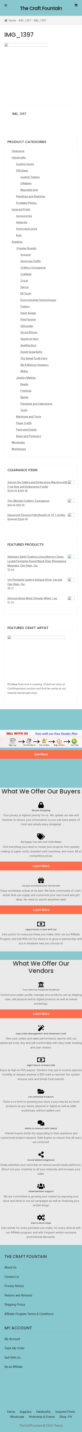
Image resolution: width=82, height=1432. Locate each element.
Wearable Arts (29, 189)
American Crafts (30, 261)
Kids (19, 235)
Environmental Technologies (38, 300)
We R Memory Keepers (34, 364)
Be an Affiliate (13, 1367)
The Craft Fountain (41, 8)
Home (12, 20)
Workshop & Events (42, 1417)
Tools (23, 410)
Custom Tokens (30, 177)
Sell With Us (12, 1357)
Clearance (18, 151)
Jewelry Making (26, 377)
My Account (12, 1339)
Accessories (24, 216)
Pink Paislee (28, 319)
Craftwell (25, 274)
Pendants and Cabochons (36, 403)
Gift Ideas (22, 170)
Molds (24, 397)
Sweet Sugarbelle (31, 351)
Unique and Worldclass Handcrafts (41, 885)
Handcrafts (19, 157)
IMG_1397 (25, 20)
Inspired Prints (21, 209)
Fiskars (25, 306)
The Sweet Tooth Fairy (33, 358)
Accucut (25, 254)
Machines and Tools (28, 416)
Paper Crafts (24, 423)
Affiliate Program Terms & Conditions (29, 1314)
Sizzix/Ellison (29, 332)
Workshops (19, 449)
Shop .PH (65, 1417)
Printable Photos (26, 202)
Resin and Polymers (28, 436)
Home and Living (26, 228)
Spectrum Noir (29, 338)
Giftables (26, 183)
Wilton (24, 371)
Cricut (24, 280)
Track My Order (14, 1348)
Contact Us (12, 1277)
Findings (25, 390)
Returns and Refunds (18, 1295)
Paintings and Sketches (30, 196)
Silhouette (26, 326)
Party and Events (26, 429)
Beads (24, 384)
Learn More (41, 866)
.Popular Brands (26, 248)
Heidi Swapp (28, 313)
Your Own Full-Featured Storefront (41, 989)
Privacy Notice (14, 1286)
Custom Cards (25, 164)
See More (41, 754)
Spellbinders (28, 345)
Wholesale (18, 442)
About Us (10, 1267)
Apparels (21, 222)
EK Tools (25, 293)
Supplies (17, 241)
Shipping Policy (14, 1304)
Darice (24, 287)
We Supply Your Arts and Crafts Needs (41, 842)
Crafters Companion (33, 267)
